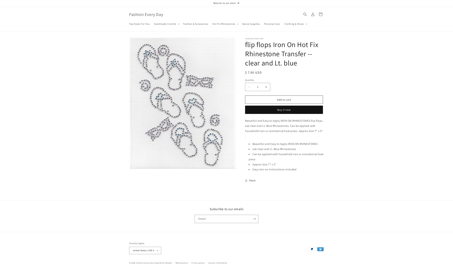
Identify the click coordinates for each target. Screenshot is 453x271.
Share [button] (252, 180)
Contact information (217, 263)
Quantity (249, 80)
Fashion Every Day (144, 263)
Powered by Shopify (163, 263)
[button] (166, 24)
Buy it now (284, 109)
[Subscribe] (254, 219)
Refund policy (182, 263)
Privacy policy (198, 263)
